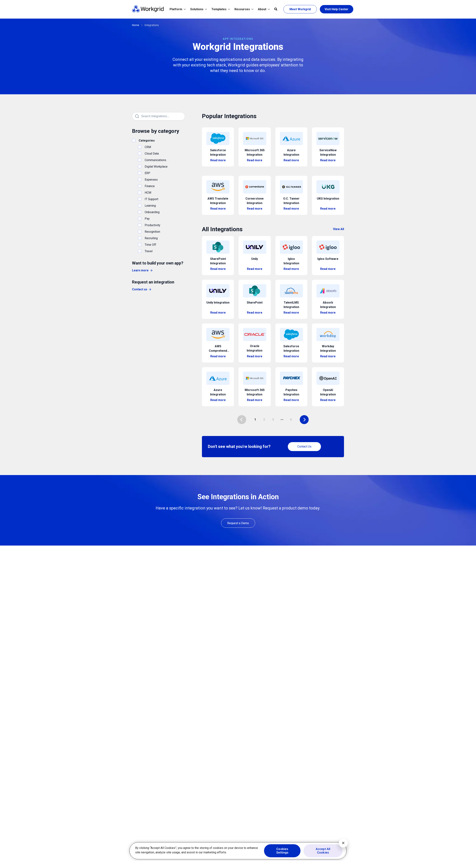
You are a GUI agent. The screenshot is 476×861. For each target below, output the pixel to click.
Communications (155, 160)
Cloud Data (152, 153)
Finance (150, 186)
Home (135, 25)
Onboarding (152, 212)
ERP (147, 173)
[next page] (282, 419)
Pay (147, 218)
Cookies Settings (282, 850)
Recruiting (151, 238)
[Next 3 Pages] (281, 419)
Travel (148, 251)
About (262, 9)
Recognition (152, 231)
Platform (176, 9)
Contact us (139, 289)
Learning (150, 205)
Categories (147, 140)
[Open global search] (276, 9)
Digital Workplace (156, 166)
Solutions (196, 9)
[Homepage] (148, 11)
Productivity (152, 225)
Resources (242, 9)
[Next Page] (304, 419)
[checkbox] (133, 140)
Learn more (140, 270)
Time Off (150, 244)
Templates (218, 9)
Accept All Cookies (323, 850)
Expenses (151, 179)
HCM (148, 192)
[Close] (343, 842)
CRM (148, 147)
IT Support (151, 199)
